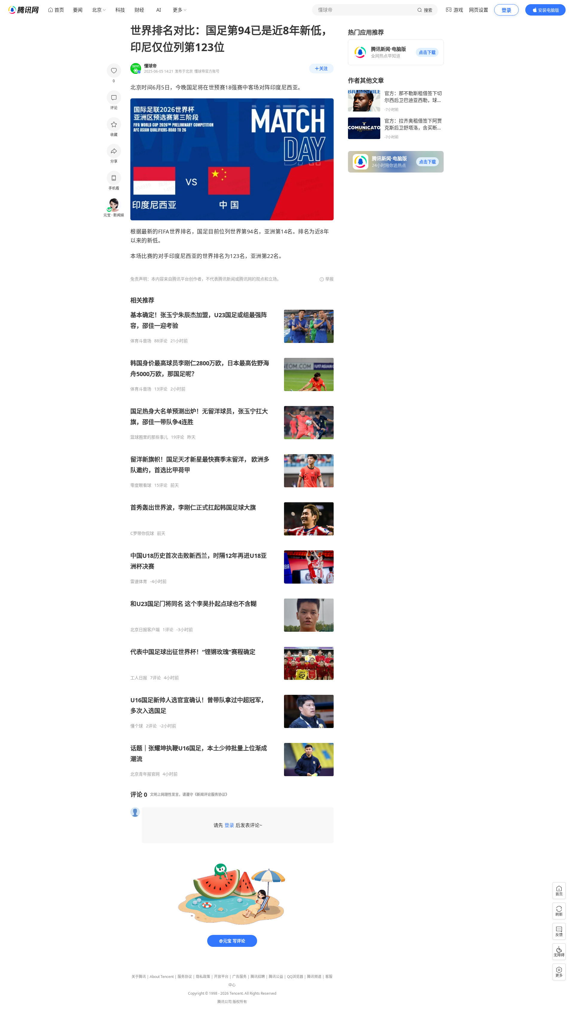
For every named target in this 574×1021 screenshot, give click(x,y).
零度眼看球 (140, 485)
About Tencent (162, 976)
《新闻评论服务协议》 (211, 794)
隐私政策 (203, 976)
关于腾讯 (139, 976)
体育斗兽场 (140, 341)
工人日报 (138, 678)
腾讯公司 (224, 1001)
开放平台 (221, 976)
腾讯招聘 (258, 976)
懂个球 (136, 726)
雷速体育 (138, 581)
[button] (427, 52)
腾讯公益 (276, 976)
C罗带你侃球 (142, 533)
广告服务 (239, 976)
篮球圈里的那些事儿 (149, 437)
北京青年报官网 (145, 774)
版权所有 (240, 1001)
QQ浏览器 (295, 976)
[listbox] (232, 536)
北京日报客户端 (145, 630)
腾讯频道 (314, 976)
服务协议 (185, 976)
